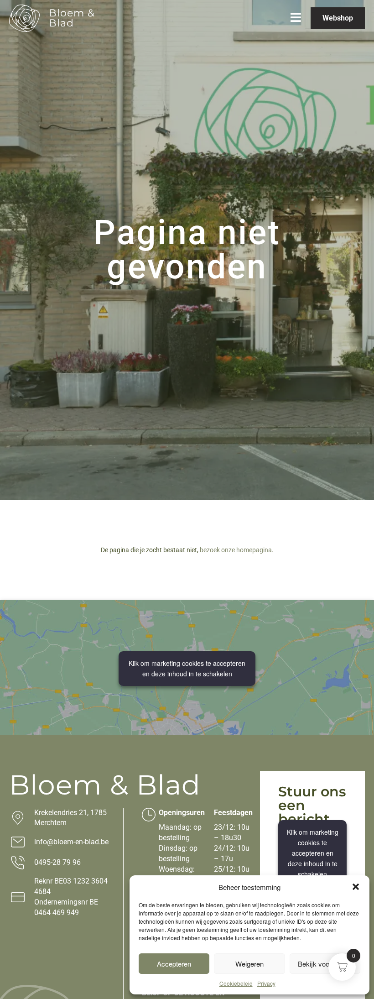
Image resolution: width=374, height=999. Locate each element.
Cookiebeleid (236, 983)
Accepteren (174, 963)
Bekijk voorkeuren (325, 963)
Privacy (266, 983)
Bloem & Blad (72, 18)
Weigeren (249, 963)
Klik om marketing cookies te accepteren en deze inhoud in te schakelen (187, 668)
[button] (355, 886)
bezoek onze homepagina (236, 550)
